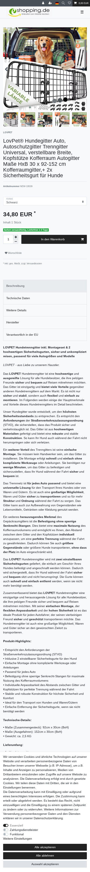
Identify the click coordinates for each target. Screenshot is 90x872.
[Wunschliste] (69, 3)
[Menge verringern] (15, 241)
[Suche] (63, 3)
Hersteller (12, 322)
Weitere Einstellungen (17, 838)
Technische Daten (18, 298)
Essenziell (16, 825)
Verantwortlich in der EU (22, 334)
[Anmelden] (43, 3)
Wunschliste (14, 253)
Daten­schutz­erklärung (48, 818)
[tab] (45, 286)
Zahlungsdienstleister (24, 830)
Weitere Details (16, 310)
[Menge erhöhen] (15, 237)
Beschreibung (15, 285)
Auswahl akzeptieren (45, 864)
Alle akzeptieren (45, 847)
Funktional (17, 834)
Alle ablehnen (45, 855)
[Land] (57, 3)
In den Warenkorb (53, 239)
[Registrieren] (50, 3)
